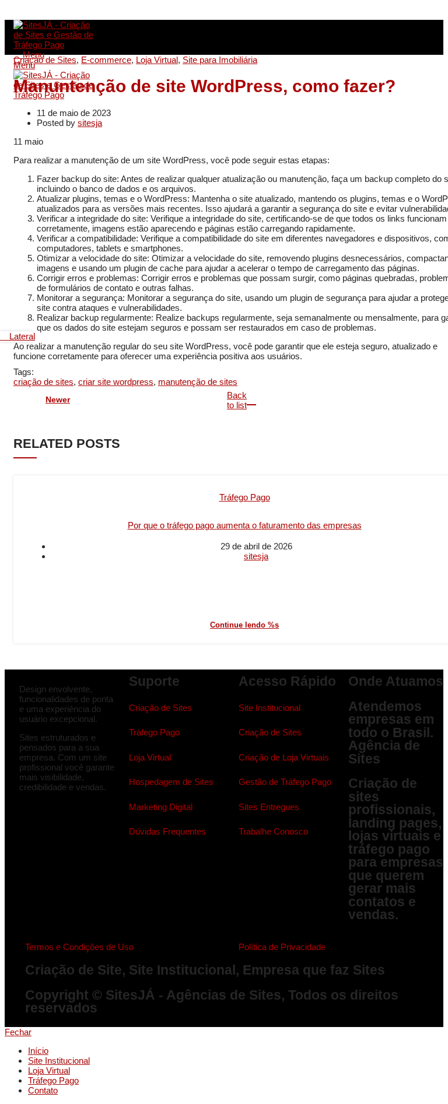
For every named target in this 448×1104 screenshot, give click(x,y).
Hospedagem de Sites (171, 782)
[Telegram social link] (73, 12)
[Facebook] (23, 813)
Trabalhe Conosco (273, 831)
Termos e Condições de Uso (79, 947)
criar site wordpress (115, 382)
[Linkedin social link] (60, 12)
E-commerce (106, 60)
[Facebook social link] (20, 12)
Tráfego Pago (244, 497)
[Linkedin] (45, 813)
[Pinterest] (68, 813)
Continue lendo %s (244, 625)
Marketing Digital (160, 807)
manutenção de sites (197, 382)
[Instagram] (34, 813)
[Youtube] (56, 813)
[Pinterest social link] (47, 12)
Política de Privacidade (282, 947)
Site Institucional (269, 708)
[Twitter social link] (33, 12)
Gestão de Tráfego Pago (285, 782)
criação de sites (43, 382)
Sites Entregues (269, 807)
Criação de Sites (44, 60)
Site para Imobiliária (220, 60)
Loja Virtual (157, 60)
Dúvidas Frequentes (167, 831)
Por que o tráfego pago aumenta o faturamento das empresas (245, 525)
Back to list (238, 400)
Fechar (18, 1032)
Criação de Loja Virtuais (284, 757)
